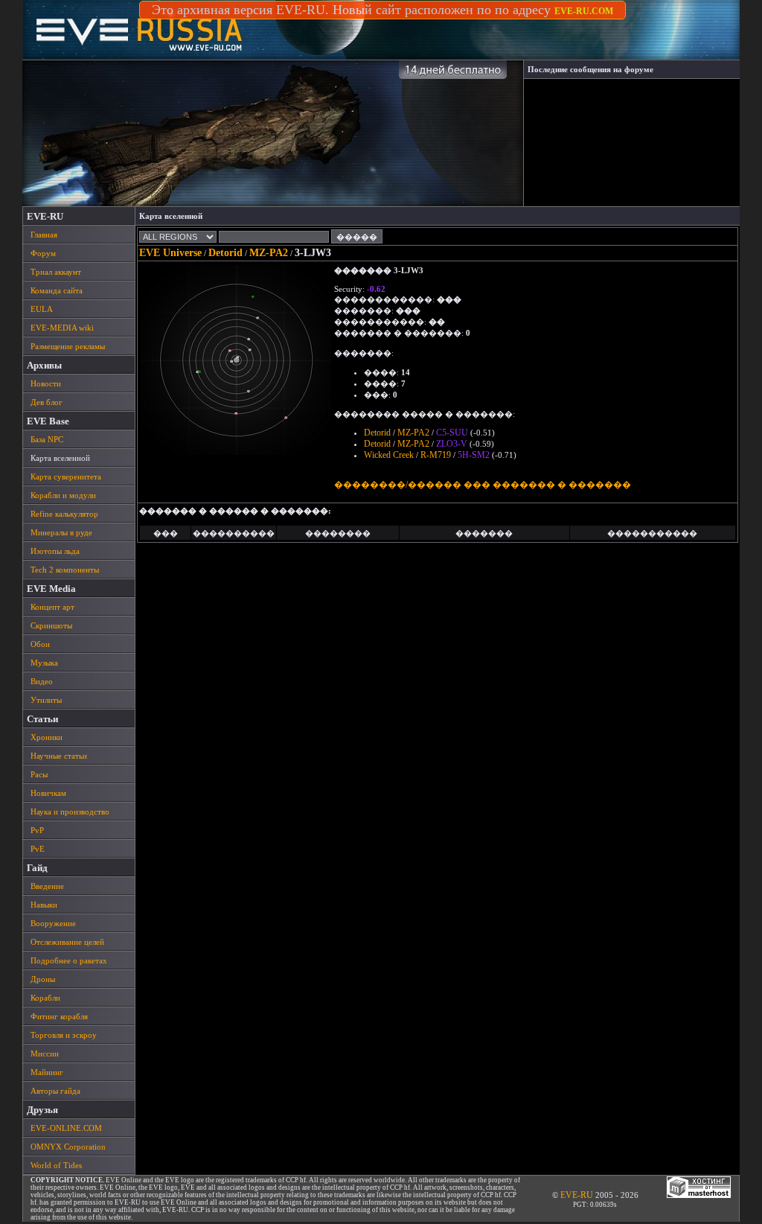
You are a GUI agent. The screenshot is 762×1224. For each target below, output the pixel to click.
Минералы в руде (61, 532)
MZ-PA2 (268, 252)
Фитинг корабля (59, 1016)
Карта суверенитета (66, 476)
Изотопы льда (55, 550)
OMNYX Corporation (68, 1146)
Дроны (43, 979)
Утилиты (46, 699)
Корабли (45, 997)
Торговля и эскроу (64, 1034)
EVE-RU (576, 1195)
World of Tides (56, 1165)
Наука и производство (70, 811)
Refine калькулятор (64, 513)
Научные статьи (59, 755)
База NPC (47, 439)
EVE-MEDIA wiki (62, 327)
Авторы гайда (55, 1090)
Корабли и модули (63, 495)
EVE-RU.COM (583, 11)
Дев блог (47, 402)
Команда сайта (57, 290)
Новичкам (48, 792)
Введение (47, 886)
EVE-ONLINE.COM (66, 1127)
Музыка (44, 662)
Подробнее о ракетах (69, 960)
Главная (44, 234)
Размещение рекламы (68, 346)
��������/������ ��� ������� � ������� (482, 484)
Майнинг (47, 1072)
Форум (43, 253)
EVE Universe (170, 252)
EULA (42, 309)
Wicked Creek (389, 455)
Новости (46, 383)
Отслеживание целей (67, 941)
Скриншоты (51, 625)
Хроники (47, 737)
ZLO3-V (451, 444)
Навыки (44, 904)
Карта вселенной (60, 457)
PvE (38, 848)
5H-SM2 (474, 455)
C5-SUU (452, 432)
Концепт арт (52, 606)
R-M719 (435, 455)
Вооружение (53, 923)
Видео (42, 681)
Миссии (45, 1053)
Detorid (225, 252)
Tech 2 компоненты (65, 569)
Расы (39, 774)
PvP (37, 830)
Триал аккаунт (56, 271)
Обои (40, 644)
